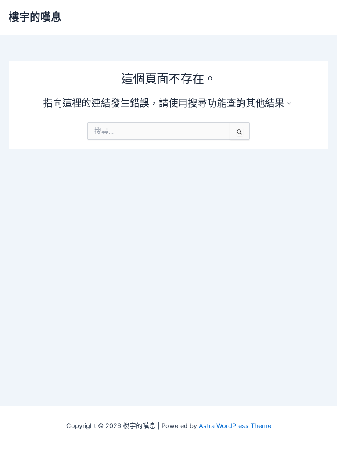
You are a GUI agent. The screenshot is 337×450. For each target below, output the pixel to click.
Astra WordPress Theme (235, 426)
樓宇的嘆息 (35, 17)
